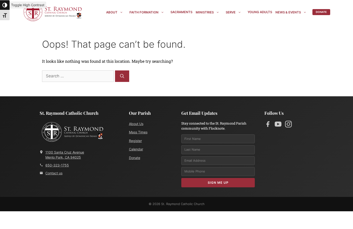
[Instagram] (288, 125)
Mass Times (138, 132)
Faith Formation (143, 12)
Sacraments (181, 12)
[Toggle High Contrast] (5, 5)
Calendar (136, 149)
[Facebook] (267, 125)
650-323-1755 (57, 165)
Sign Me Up (218, 182)
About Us (136, 124)
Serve (231, 12)
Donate (321, 12)
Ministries (205, 12)
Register (135, 141)
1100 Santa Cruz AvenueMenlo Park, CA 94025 (64, 154)
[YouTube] (278, 125)
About (111, 12)
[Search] (122, 76)
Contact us (53, 173)
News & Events (288, 12)
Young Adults (260, 12)
